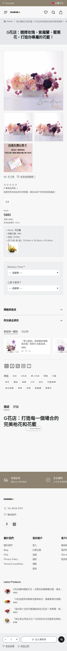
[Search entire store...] (53, 12)
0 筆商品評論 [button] (10, 188)
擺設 (16, 382)
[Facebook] (7, 524)
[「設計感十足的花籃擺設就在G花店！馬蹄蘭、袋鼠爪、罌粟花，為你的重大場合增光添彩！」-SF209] (7, 610)
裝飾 (24, 382)
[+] (16, 639)
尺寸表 (11, 176)
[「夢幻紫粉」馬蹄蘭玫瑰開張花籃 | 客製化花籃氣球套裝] (12, 346)
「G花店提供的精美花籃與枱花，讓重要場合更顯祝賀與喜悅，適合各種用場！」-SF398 (37, 599)
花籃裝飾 (51, 382)
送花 (41, 382)
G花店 (24, 376)
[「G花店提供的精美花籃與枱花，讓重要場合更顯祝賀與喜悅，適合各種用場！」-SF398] (7, 600)
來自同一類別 (11, 331)
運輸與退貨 (10, 309)
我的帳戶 (38, 538)
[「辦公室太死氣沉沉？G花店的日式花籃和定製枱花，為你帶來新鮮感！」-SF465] (7, 620)
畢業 (20, 388)
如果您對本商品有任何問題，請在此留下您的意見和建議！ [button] (30, 192)
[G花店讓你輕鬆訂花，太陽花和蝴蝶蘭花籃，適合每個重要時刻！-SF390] (7, 590)
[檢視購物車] (61, 12)
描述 (6, 407)
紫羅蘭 (38, 388)
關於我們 (9, 538)
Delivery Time (15, 266)
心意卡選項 (13, 282)
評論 (16, 407)
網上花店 (35, 376)
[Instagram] (14, 524)
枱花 (7, 382)
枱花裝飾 (9, 388)
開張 (46, 376)
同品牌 (25, 331)
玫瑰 (28, 388)
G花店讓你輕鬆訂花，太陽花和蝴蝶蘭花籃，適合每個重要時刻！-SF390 (37, 589)
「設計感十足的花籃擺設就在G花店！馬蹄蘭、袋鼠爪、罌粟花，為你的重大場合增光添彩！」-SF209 (37, 609)
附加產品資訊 (11, 320)
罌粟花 (48, 388)
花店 (7, 201)
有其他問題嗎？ (28, 176)
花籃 (54, 376)
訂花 (32, 382)
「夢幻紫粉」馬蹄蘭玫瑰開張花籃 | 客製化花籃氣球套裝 (34, 342)
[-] (5, 639)
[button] (39, 639)
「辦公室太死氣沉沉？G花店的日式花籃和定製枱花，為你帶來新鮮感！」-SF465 (37, 619)
